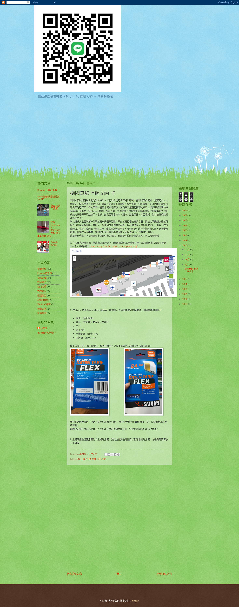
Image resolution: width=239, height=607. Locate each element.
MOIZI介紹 (42, 299)
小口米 (44, 328)
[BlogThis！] (109, 454)
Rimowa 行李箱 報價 (47, 190)
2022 (184, 220)
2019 (184, 235)
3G (78, 458)
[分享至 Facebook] (115, 454)
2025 (184, 210)
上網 (83, 458)
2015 (184, 279)
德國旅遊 (41, 268)
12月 (187, 249)
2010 (184, 303)
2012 (184, 294)
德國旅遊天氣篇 (55, 207)
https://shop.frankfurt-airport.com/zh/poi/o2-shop (114, 246)
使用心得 (41, 286)
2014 (184, 283)
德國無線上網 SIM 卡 (191, 270)
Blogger (135, 600)
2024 (184, 215)
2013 (184, 288)
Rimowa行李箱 (44, 273)
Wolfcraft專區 (44, 304)
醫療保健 (41, 313)
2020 (184, 230)
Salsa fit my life (54, 243)
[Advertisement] (119, 518)
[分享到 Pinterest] (118, 454)
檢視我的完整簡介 (46, 332)
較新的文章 (74, 574)
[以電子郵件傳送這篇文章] (106, 454)
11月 (187, 254)
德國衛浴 (41, 295)
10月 (187, 259)
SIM (104, 458)
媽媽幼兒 (41, 291)
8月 (187, 264)
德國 (94, 458)
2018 (184, 240)
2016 (184, 245)
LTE (99, 458)
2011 (184, 298)
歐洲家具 (41, 308)
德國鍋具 (41, 282)
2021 (184, 225)
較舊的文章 (164, 574)
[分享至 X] (112, 454)
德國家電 (41, 277)
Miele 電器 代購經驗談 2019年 (48, 198)
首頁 (119, 574)
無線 (88, 458)
